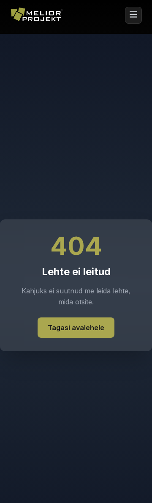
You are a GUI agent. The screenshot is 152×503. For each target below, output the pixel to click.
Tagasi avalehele (76, 327)
